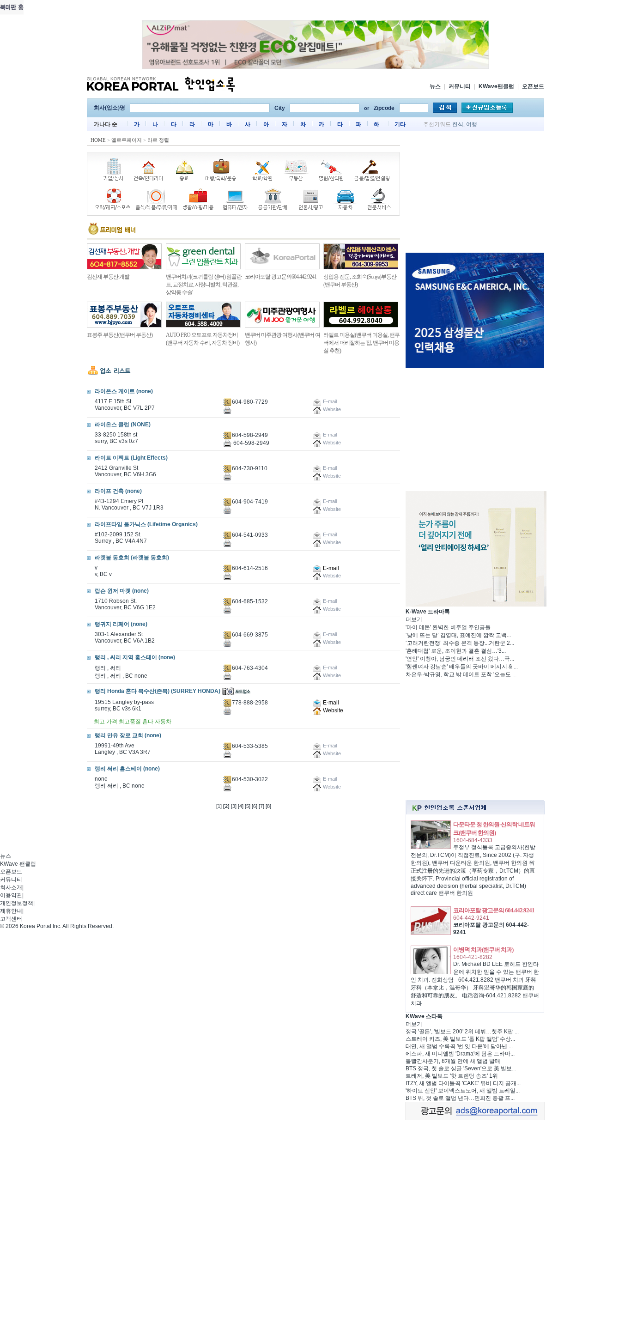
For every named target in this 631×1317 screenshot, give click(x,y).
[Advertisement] (475, 193)
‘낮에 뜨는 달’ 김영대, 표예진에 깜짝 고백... (458, 635)
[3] (234, 806)
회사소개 (11, 887)
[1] (219, 806)
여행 (471, 124)
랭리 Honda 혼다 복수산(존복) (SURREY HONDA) (157, 691)
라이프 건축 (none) (118, 491)
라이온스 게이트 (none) (124, 391)
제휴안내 (11, 911)
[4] (240, 806)
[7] (261, 806)
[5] (247, 806)
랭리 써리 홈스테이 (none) (127, 768)
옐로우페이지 (126, 140)
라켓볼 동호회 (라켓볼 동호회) (132, 557)
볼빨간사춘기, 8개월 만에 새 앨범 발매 (453, 1061)
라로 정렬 (158, 140)
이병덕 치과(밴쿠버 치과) (483, 949)
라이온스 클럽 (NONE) (123, 424)
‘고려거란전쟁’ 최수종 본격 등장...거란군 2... (460, 643)
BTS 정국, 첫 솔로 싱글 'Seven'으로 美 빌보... (461, 1068)
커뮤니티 (460, 86)
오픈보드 (533, 86)
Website (332, 710)
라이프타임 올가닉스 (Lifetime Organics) (146, 524)
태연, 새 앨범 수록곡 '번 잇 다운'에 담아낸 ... (459, 1046)
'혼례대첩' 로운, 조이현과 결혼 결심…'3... (456, 651)
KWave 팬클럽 (18, 864)
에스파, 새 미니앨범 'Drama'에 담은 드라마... (460, 1053)
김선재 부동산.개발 (108, 276)
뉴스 (435, 86)
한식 (457, 124)
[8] (268, 806)
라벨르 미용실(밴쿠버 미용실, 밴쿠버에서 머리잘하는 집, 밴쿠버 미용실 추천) (361, 343)
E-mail (330, 568)
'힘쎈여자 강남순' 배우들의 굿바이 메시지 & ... (462, 666)
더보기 (414, 619)
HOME (98, 140)
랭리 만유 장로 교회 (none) (128, 735)
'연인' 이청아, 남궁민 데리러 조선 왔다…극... (460, 658)
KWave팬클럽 (496, 86)
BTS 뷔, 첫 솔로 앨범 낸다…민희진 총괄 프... (460, 1098)
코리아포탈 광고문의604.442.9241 (280, 276)
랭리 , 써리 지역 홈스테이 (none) (135, 657)
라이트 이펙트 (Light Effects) (131, 458)
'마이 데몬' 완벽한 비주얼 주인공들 (448, 627)
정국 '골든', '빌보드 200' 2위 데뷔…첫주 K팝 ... (462, 1031)
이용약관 (11, 895)
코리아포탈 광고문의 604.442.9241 (493, 910)
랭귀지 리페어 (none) (121, 624)
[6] (254, 806)
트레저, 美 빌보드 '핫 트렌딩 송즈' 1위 (452, 1076)
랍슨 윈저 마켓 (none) (122, 591)
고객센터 (11, 919)
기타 (400, 124)
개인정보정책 (16, 903)
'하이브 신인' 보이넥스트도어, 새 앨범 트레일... (463, 1090)
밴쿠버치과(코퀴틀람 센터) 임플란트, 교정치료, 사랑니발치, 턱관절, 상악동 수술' (204, 284)
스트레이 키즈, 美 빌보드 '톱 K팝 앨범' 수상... (460, 1039)
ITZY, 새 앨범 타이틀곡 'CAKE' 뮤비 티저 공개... (463, 1083)
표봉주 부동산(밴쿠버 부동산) (119, 335)
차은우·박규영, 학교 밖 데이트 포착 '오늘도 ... (461, 674)
